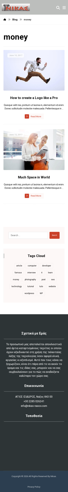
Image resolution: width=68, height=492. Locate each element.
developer (46, 266)
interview (31, 272)
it (41, 272)
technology (17, 286)
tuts (41, 286)
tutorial (30, 286)
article (19, 266)
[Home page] (4, 19)
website (52, 286)
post (44, 279)
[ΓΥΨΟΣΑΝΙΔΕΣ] (16, 7)
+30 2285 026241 (34, 401)
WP (41, 293)
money (16, 279)
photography (30, 279)
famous (18, 272)
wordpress (29, 293)
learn (50, 272)
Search (54, 235)
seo (53, 279)
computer (32, 266)
